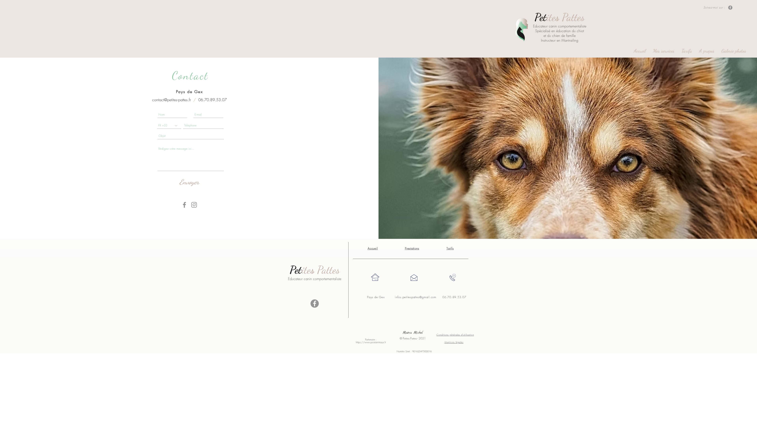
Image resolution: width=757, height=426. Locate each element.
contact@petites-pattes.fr (171, 99)
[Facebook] (730, 8)
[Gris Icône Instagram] (194, 205)
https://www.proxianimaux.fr (371, 342)
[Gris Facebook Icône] (184, 205)
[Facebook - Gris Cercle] (314, 303)
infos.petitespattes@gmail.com (415, 297)
